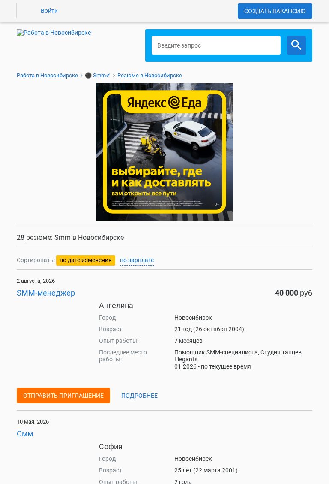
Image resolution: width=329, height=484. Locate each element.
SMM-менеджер (46, 292)
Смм (25, 433)
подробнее (139, 395)
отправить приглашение (63, 395)
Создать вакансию (275, 11)
